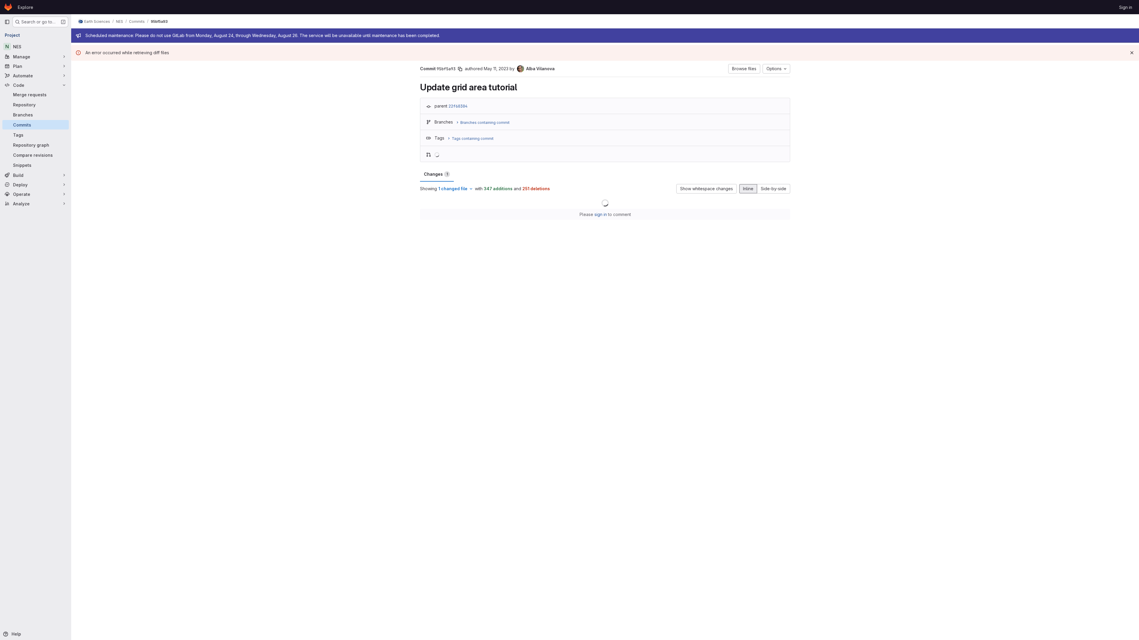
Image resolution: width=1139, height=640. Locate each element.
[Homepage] (8, 7)
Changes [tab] (436, 174)
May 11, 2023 (496, 68)
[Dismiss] (1131, 52)
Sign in (1125, 7)
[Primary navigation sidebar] (7, 22)
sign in (600, 214)
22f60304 (457, 106)
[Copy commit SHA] (460, 69)
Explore (25, 7)
